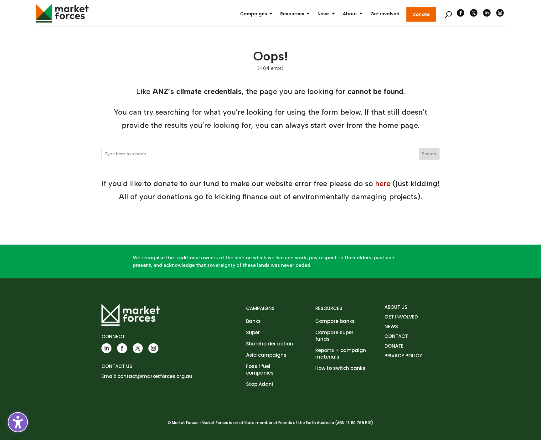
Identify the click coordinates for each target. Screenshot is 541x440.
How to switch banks (340, 368)
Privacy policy (403, 355)
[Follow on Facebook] (460, 13)
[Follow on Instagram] (500, 13)
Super (253, 332)
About (350, 14)
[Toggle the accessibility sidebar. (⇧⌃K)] (18, 422)
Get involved (384, 14)
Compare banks (335, 321)
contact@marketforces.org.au (154, 376)
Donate (421, 14)
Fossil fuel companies (260, 369)
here (382, 183)
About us (395, 307)
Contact (396, 336)
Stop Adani (259, 384)
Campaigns (253, 14)
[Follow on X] (473, 13)
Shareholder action (269, 343)
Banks (253, 321)
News (323, 14)
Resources (292, 14)
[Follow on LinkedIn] (487, 13)
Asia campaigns (266, 355)
